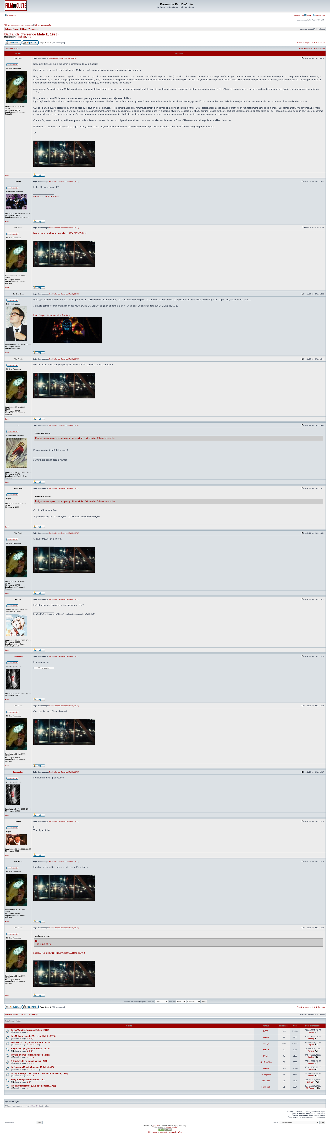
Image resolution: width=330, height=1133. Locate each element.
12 (34, 1032)
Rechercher (320, 15)
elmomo (311, 1076)
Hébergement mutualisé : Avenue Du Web (165, 1132)
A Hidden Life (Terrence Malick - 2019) (29, 1061)
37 (38, 1045)
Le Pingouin (266, 1074)
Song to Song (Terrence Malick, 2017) (29, 1079)
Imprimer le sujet (13, 48)
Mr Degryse (311, 1088)
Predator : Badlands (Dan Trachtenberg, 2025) (33, 1086)
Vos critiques (34, 29)
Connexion (11, 15)
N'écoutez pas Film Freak (46, 196)
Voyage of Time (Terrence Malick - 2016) (30, 1055)
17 (38, 1070)
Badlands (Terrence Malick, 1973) (31, 34)
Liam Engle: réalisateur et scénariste (51, 315)
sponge (266, 1043)
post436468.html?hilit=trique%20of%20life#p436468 (59, 953)
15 (31, 1070)
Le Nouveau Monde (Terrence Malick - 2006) (32, 1067)
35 (31, 1045)
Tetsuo (311, 1069)
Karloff (266, 1037)
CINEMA (23, 29)
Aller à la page (303, 43)
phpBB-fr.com (171, 1128)
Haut (7, 175)
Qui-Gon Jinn (266, 1062)
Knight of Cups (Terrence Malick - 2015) (30, 1048)
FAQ (308, 15)
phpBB (156, 1126)
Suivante (321, 43)
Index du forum (11, 29)
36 (35, 1045)
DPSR (265, 1031)
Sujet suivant (319, 48)
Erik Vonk (266, 1081)
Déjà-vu (311, 1032)
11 (31, 1032)
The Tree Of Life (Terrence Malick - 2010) (30, 1042)
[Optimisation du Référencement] (165, 1130)
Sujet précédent (305, 48)
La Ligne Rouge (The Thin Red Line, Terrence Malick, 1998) (39, 1073)
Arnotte (311, 1051)
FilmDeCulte (299, 15)
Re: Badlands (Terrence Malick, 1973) (64, 181)
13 (37, 1032)
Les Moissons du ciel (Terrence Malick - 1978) (33, 1036)
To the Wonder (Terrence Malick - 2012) (30, 1030)
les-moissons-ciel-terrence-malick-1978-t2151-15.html (59, 233)
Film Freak (21, 37)
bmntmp (311, 1038)
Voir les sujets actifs (42, 25)
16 (35, 1070)
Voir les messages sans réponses (18, 25)
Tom (29, 37)
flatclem (311, 1057)
